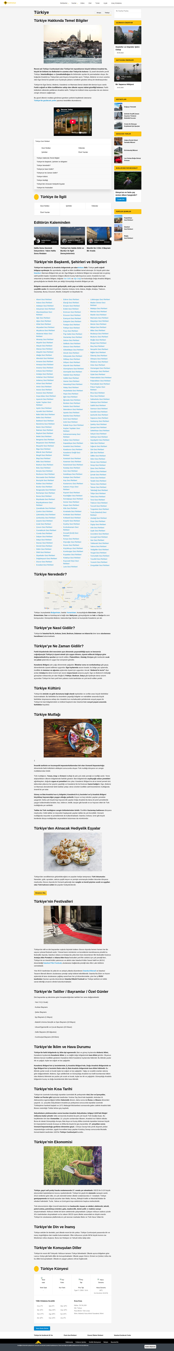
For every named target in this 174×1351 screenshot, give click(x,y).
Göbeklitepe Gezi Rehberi (73, 350)
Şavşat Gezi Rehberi (98, 427)
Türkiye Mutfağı (42, 180)
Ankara (81, 267)
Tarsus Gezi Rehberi (98, 484)
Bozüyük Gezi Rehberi (45, 480)
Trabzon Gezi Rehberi (98, 503)
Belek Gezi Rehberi (43, 436)
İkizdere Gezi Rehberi (71, 403)
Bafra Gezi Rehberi (43, 418)
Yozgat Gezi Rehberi (98, 553)
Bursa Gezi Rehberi (44, 496)
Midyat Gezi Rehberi (98, 327)
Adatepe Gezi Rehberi (45, 306)
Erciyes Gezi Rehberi (71, 306)
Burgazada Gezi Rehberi (46, 490)
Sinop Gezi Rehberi (98, 465)
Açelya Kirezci (45, 240)
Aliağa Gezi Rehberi (44, 355)
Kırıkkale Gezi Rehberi (72, 515)
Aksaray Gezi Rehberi (44, 339)
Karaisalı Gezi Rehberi (72, 458)
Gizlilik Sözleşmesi (95, 1342)
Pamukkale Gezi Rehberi (100, 384)
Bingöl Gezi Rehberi (44, 455)
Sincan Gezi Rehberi (98, 462)
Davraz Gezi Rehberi (44, 543)
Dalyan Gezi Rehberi (44, 537)
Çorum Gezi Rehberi (44, 527)
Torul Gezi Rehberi (97, 500)
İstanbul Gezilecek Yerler (122, 1335)
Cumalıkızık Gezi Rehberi (46, 530)
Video (82, 3)
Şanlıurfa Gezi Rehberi (99, 415)
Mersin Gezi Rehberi (98, 324)
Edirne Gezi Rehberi (71, 299)
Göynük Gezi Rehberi (71, 365)
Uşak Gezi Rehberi (97, 531)
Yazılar (73, 3)
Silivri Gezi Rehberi (97, 459)
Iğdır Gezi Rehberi (70, 397)
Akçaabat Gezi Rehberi (45, 327)
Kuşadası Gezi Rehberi (72, 555)
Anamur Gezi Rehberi (44, 368)
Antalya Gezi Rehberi (44, 374)
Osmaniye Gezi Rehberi (99, 371)
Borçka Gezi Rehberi (44, 471)
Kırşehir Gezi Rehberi (71, 521)
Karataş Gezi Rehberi (71, 468)
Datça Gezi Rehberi (44, 540)
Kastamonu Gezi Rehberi (73, 484)
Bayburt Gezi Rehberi (44, 433)
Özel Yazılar (83, 152)
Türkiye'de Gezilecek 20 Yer (43, 1335)
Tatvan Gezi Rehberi (98, 487)
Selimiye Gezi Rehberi (99, 437)
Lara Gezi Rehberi (70, 567)
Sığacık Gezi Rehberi (98, 446)
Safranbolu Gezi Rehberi (100, 399)
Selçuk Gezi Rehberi (98, 434)
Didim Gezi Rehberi (43, 549)
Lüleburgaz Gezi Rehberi (100, 299)
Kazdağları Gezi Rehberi (72, 496)
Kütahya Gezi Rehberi (71, 558)
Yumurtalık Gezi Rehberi (99, 556)
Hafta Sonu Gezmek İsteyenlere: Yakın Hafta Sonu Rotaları (45, 250)
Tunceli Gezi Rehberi (98, 506)
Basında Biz (114, 1342)
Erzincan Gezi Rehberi (72, 312)
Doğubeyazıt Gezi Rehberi (46, 558)
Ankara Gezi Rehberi (44, 371)
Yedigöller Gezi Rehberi (99, 550)
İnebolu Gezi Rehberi (71, 406)
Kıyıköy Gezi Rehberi (71, 524)
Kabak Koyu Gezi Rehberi (73, 425)
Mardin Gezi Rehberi (98, 315)
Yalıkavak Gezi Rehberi (99, 543)
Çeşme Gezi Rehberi (44, 521)
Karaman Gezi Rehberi (72, 462)
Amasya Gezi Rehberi (44, 365)
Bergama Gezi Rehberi (45, 440)
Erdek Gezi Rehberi (71, 309)
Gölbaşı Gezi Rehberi (71, 359)
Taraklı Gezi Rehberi (98, 481)
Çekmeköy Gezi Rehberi (45, 515)
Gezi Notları (46, 148)
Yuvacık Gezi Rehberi (98, 562)
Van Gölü (67, 279)
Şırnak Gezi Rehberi (98, 475)
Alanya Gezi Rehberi (44, 349)
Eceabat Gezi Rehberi (44, 565)
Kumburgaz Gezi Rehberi (73, 551)
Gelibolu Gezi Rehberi (71, 343)
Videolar (81, 148)
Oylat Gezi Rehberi (97, 374)
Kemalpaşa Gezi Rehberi (73, 499)
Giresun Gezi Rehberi (71, 347)
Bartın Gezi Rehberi (44, 427)
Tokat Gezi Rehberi (97, 497)
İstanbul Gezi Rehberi (71, 416)
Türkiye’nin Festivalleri (45, 188)
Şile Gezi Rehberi (97, 452)
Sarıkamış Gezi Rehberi (99, 421)
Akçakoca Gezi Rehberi (45, 330)
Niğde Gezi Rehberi (98, 352)
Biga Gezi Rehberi (43, 449)
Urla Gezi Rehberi (97, 528)
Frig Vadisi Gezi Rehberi (72, 334)
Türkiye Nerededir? (44, 165)
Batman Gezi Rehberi (44, 430)
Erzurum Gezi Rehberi (72, 315)
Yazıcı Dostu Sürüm (42, 1328)
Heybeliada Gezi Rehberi (73, 391)
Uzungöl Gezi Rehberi (99, 537)
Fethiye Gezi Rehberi (71, 328)
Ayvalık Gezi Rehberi (44, 411)
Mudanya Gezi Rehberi (99, 334)
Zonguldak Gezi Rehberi (99, 565)
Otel (89, 3)
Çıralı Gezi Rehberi (43, 524)
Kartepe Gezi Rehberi (71, 477)
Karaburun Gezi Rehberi (72, 449)
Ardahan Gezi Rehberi (45, 377)
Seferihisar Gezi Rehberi (99, 431)
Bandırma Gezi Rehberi (45, 424)
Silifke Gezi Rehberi (98, 456)
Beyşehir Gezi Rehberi (45, 446)
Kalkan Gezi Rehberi (71, 440)
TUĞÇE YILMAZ (99, 240)
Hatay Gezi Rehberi (71, 387)
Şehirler (44, 152)
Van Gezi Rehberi (97, 540)
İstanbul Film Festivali (52, 963)
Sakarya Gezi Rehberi (99, 402)
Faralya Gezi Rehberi (71, 325)
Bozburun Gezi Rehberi (45, 474)
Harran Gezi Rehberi (71, 381)
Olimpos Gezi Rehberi (98, 359)
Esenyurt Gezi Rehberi (72, 318)
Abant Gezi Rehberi (44, 299)
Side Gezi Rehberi (97, 443)
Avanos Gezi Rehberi (44, 393)
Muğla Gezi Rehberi (98, 340)
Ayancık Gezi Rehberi (44, 399)
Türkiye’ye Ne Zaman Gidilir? (47, 173)
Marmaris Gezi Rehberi (99, 318)
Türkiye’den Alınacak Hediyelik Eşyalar (51, 184)
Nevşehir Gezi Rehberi (99, 349)
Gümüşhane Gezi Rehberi (73, 369)
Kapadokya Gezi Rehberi (73, 443)
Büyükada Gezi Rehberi (45, 499)
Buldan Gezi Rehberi (44, 484)
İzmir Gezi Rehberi (70, 419)
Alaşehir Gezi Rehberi (44, 352)
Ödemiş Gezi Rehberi (98, 356)
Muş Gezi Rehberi (97, 346)
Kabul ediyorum (150, 1346)
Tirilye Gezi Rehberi (98, 493)
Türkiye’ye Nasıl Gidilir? (45, 169)
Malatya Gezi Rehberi (98, 308)
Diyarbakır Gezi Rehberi (45, 555)
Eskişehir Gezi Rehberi (72, 321)
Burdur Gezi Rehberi (44, 487)
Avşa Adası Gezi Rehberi (46, 396)
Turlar (97, 3)
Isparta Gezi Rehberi (71, 413)
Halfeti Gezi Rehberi (71, 378)
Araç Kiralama (116, 3)
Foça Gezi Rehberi (70, 331)
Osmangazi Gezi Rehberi (100, 368)
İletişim (106, 1342)
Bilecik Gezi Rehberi (44, 452)
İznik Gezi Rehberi (70, 422)
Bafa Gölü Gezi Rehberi (45, 414)
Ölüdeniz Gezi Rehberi (99, 362)
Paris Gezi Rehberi (70, 1335)
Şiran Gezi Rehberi (97, 468)
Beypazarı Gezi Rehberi (45, 443)
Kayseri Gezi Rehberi (71, 493)
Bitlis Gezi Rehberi (43, 462)
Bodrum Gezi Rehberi (44, 465)
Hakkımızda (69, 1342)
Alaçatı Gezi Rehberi (44, 346)
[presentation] (34, 239)
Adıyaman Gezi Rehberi (45, 309)
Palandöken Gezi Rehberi (100, 381)
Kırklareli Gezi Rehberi (72, 518)
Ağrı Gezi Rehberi (43, 318)
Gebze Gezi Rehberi (71, 340)
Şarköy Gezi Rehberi (98, 424)
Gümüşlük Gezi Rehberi (72, 372)
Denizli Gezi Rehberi (44, 546)
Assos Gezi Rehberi (44, 390)
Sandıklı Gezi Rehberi (98, 412)
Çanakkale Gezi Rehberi (45, 508)
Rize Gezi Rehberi (97, 396)
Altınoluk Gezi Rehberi (45, 358)
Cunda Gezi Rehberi (44, 533)
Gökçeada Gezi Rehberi (72, 356)
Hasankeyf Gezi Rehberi (72, 384)
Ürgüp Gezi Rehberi (98, 524)
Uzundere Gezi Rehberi (99, 534)
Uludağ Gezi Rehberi (98, 518)
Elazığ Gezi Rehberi (71, 303)
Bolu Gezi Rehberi (43, 468)
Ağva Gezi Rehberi (43, 321)
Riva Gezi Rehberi (97, 393)
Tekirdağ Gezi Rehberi (99, 490)
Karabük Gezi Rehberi (72, 446)
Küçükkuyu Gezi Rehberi (73, 548)
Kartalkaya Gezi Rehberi (72, 474)
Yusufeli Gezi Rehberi (98, 559)
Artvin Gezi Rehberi (43, 387)
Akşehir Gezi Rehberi (44, 343)
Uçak (105, 3)
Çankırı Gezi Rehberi (44, 511)
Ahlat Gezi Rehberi (43, 324)
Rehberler (63, 3)
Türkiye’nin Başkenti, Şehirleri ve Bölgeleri (52, 162)
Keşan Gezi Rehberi (71, 505)
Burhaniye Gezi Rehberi (45, 493)
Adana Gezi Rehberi (44, 303)
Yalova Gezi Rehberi (98, 546)
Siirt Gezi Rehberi (97, 449)
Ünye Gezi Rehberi (97, 521)
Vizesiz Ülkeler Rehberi (95, 1335)
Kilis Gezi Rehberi (70, 508)
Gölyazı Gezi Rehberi (71, 362)
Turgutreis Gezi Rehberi (99, 509)
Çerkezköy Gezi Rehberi (45, 518)
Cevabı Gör (121, 199)
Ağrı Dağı (77, 279)
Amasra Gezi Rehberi (44, 361)
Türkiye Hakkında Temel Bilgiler (48, 158)
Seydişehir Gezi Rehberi (99, 440)
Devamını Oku (40, 893)
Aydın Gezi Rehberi (43, 408)
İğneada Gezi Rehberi (71, 400)
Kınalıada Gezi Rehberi (72, 511)
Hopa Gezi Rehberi (70, 394)
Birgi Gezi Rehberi (43, 458)
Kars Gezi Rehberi (70, 471)
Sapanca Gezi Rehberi (99, 418)
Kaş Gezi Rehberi (70, 480)
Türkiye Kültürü (42, 176)
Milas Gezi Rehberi (97, 330)
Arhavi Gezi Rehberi (44, 383)
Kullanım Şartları (81, 1342)
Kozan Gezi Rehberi (71, 545)
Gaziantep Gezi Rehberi (72, 337)
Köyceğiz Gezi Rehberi (72, 542)
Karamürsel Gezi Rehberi (73, 465)
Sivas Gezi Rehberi (97, 478)
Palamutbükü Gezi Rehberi (100, 378)
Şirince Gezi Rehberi (98, 471)
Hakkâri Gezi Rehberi (71, 375)
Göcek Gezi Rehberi (71, 353)
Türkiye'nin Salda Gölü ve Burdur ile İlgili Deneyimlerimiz (72, 250)
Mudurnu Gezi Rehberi (99, 337)
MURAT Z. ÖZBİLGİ (74, 240)
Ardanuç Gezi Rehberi (45, 380)
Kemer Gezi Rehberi (71, 502)
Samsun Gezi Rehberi (99, 409)
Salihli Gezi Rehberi (98, 405)
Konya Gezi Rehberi (71, 539)
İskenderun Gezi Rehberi (73, 409)
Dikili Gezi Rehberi (43, 552)
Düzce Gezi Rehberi (44, 562)
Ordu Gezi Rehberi (97, 365)
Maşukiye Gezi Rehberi (99, 321)
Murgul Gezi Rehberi (98, 343)
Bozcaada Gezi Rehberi (45, 477)
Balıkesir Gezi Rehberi (45, 421)
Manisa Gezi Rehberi (98, 312)
